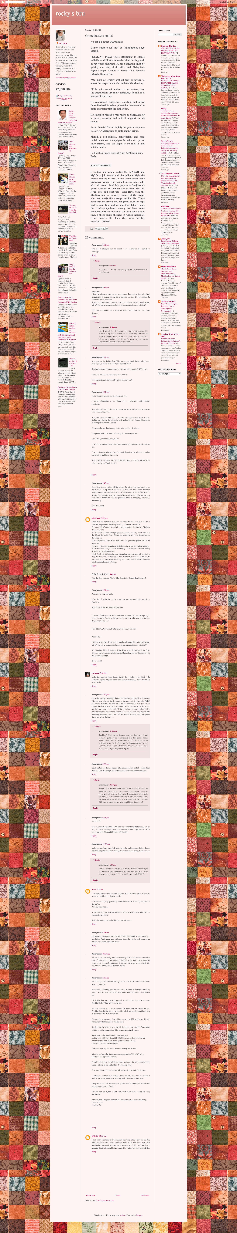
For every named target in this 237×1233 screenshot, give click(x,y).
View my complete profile (66, 77)
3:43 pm (105, 483)
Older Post (145, 1195)
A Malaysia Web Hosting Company (64, 98)
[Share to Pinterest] (106, 228)
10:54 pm (113, 784)
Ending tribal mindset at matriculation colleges (67, 388)
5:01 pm (105, 590)
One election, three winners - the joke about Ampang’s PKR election (67, 299)
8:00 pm (105, 764)
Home (118, 1195)
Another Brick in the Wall (169, 335)
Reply (94, 255)
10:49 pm (113, 731)
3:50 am (105, 977)
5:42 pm (103, 673)
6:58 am (105, 932)
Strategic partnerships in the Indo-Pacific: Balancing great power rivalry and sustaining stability (170, 148)
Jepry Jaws (165, 238)
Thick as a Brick (168, 301)
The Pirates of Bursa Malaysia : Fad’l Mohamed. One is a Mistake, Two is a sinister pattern (170, 273)
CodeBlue (165, 206)
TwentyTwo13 (167, 141)
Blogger (139, 1215)
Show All (178, 363)
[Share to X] (101, 228)
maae (94, 889)
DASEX (95, 1135)
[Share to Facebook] (104, 228)
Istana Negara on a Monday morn (72, 179)
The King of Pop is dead (73, 238)
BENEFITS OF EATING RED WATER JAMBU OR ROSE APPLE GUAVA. (170, 84)
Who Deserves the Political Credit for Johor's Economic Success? (170, 341)
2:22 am (100, 889)
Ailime (122, 1215)
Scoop (163, 108)
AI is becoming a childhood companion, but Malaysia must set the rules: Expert (170, 114)
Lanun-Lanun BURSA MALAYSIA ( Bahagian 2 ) (170, 243)
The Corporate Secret (170, 173)
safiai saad (96, 517)
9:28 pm (105, 817)
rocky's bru (70, 12)
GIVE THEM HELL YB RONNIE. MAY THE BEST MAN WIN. (170, 50)
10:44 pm (113, 327)
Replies (97, 260)
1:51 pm (105, 287)
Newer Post (90, 1195)
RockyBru (62, 43)
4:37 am (112, 265)
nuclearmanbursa (168, 266)
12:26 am (106, 844)
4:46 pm (113, 574)
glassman (95, 673)
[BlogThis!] (99, 228)
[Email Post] (91, 228)
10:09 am (106, 953)
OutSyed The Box (168, 46)
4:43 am (112, 864)
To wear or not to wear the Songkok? (72, 210)
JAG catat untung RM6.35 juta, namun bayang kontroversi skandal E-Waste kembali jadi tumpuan (171, 181)
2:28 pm (105, 357)
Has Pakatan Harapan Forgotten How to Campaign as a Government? (169, 307)
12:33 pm (102, 1136)
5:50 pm (105, 694)
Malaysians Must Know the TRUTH (170, 77)
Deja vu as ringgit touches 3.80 (73, 362)
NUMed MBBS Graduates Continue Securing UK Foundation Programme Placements (171, 212)
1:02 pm (105, 245)
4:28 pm (104, 518)
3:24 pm (105, 392)
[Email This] (96, 228)
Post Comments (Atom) (105, 1200)
